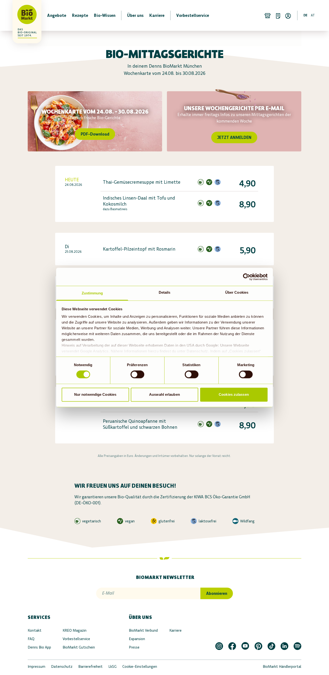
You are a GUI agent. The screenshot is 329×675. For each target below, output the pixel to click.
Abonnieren (216, 593)
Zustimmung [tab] (92, 293)
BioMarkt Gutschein (79, 647)
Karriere (175, 630)
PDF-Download (95, 134)
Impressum (36, 666)
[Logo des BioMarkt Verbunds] (24, 15)
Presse (134, 647)
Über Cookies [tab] (236, 292)
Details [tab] (165, 292)
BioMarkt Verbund (143, 630)
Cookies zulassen (234, 394)
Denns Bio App (39, 647)
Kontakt (34, 630)
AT (313, 15)
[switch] (137, 374)
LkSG (112, 666)
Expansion (137, 638)
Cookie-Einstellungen (139, 666)
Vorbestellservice (76, 638)
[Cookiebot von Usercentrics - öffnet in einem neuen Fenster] (246, 276)
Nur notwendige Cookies (95, 394)
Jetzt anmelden (234, 137)
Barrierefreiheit (90, 666)
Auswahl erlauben (164, 394)
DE (305, 15)
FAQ (31, 638)
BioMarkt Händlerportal (282, 666)
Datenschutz (61, 666)
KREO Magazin (74, 630)
